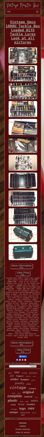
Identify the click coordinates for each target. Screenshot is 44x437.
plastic (12, 400)
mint (34, 376)
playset (33, 380)
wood (24, 373)
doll (12, 375)
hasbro (34, 413)
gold (10, 373)
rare (31, 408)
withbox (36, 397)
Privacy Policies (23, 429)
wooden (31, 404)
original (28, 392)
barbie (13, 405)
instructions (25, 412)
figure (19, 376)
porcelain (33, 373)
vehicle (28, 376)
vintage (17, 387)
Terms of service (23, 432)
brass (27, 401)
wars (34, 400)
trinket (14, 379)
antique (13, 412)
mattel (13, 393)
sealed (28, 396)
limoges (32, 389)
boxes (21, 401)
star (17, 372)
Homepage (22, 423)
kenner (25, 379)
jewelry (19, 383)
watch (18, 393)
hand (22, 415)
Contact (23, 426)
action (28, 384)
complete (14, 396)
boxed (21, 404)
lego (22, 408)
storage (14, 409)
